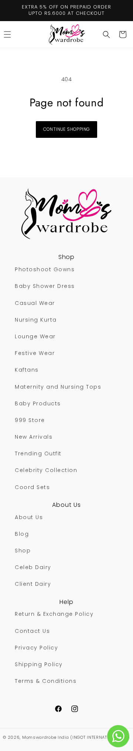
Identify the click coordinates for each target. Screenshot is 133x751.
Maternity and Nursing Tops (58, 387)
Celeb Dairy (33, 567)
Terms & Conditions (45, 681)
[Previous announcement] (14, 10)
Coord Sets (32, 487)
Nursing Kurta (36, 319)
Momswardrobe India (45, 737)
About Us (29, 517)
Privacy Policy (36, 647)
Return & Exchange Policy (54, 614)
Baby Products (38, 403)
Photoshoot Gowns (45, 269)
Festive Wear (35, 353)
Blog (22, 534)
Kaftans (27, 369)
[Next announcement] (119, 10)
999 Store (30, 420)
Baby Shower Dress (45, 286)
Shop (23, 550)
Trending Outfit (38, 453)
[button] (106, 34)
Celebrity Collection (46, 470)
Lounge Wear (35, 336)
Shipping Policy (39, 664)
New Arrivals (33, 437)
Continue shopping (66, 129)
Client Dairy (33, 584)
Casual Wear (35, 303)
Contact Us (32, 631)
